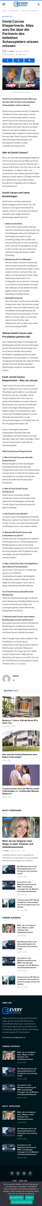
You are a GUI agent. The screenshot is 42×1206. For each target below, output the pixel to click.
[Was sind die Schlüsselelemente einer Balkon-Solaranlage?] (21, 740)
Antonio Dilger (20, 664)
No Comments (9, 54)
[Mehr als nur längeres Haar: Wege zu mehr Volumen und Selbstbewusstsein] (21, 827)
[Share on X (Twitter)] (18, 60)
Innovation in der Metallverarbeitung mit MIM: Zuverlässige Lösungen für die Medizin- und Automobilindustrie (28, 886)
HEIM (14, 1181)
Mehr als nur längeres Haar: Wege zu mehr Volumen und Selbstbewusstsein (17, 844)
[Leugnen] (39, 1193)
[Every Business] (21, 4)
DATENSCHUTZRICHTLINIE (22, 1202)
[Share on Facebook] (7, 60)
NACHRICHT (7, 818)
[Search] (38, 4)
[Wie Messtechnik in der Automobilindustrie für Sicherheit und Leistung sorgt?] (8, 869)
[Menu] (3, 4)
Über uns (23, 1181)
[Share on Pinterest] (29, 60)
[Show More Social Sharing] (37, 60)
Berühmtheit (7, 16)
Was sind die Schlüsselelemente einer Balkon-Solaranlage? (19, 755)
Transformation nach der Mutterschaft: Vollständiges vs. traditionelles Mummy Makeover (20, 791)
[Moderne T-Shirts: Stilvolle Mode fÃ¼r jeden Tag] (21, 706)
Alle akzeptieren (16, 1198)
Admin (11, 51)
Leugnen (29, 1198)
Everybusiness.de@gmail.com (14, 1037)
